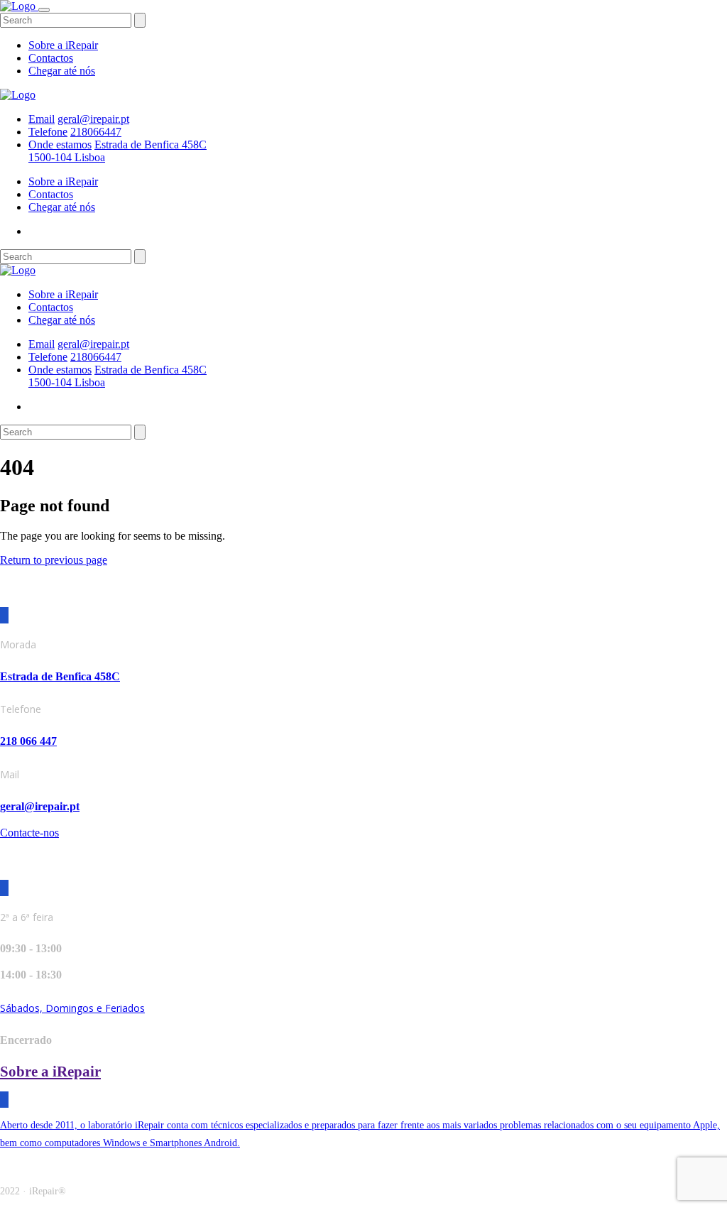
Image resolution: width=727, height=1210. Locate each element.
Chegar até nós (61, 71)
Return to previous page (53, 560)
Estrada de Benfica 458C (60, 676)
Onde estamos (60, 144)
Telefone (47, 132)
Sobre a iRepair (63, 45)
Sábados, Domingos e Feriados (72, 1008)
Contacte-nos (29, 833)
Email (41, 119)
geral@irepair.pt (93, 119)
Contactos (50, 58)
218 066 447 (28, 741)
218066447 (95, 132)
